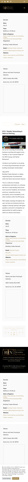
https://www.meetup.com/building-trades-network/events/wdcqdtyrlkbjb (13, 37)
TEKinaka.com (21, 367)
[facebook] (2, 1)
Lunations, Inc (8, 367)
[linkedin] (5, 1)
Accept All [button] (15, 478)
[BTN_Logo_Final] (8, 7)
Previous (17, 124)
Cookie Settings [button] (6, 478)
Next (23, 124)
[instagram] (10, 1)
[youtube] (7, 1)
